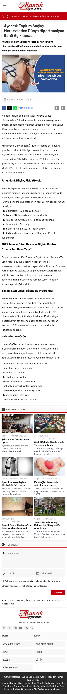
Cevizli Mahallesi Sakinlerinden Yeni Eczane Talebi (49, 443)
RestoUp (53, 686)
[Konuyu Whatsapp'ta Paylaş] (15, 108)
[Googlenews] (32, 628)
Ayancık (37, 435)
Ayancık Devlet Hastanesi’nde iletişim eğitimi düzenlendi (16, 526)
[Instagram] (15, 628)
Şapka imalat (24, 683)
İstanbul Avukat (9, 683)
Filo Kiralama (40, 689)
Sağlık (4, 435)
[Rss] (26, 628)
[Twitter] (9, 628)
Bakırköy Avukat (24, 689)
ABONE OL (29, 108)
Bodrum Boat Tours (23, 686)
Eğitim (4, 518)
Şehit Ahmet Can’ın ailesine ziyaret (15, 441)
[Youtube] (20, 628)
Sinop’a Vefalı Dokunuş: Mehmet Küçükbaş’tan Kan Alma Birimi (47, 525)
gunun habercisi (55, 689)
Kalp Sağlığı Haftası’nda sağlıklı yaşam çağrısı (46, 483)
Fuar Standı (37, 683)
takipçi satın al (41, 686)
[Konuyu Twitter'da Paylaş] (9, 108)
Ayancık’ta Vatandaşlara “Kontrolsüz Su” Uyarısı (14, 483)
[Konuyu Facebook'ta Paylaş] (4, 108)
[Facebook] (4, 628)
